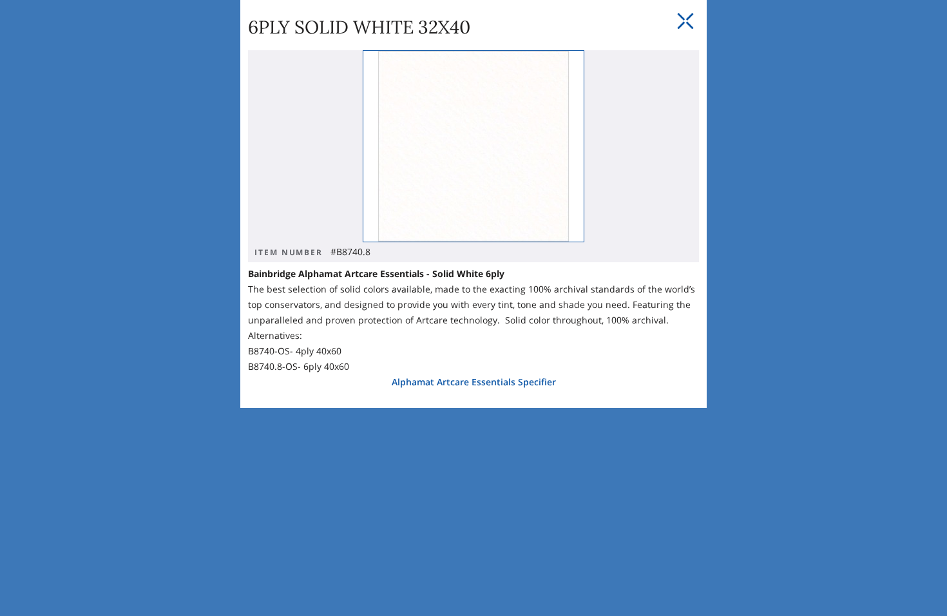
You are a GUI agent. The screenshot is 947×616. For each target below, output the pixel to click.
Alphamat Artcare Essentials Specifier (474, 382)
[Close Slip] (685, 21)
